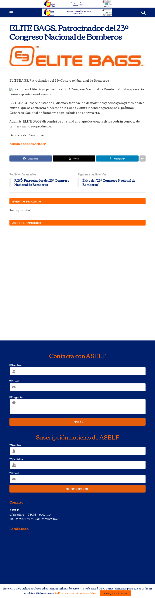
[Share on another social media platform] (143, 158)
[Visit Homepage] (77, 4)
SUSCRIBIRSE (77, 488)
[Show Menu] (11, 12)
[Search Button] (143, 12)
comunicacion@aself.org (27, 143)
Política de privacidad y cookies (75, 593)
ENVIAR (77, 421)
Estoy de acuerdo (115, 593)
